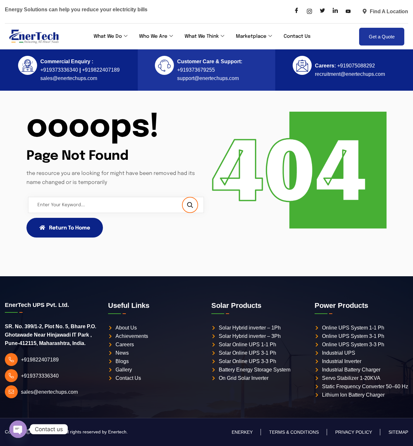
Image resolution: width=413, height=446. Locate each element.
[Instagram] (309, 11)
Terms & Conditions (294, 432)
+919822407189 (100, 70)
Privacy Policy (353, 432)
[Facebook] (296, 11)
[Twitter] (322, 11)
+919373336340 (59, 70)
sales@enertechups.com (68, 78)
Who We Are (153, 36)
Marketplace (251, 36)
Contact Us (297, 36)
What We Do (108, 36)
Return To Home (69, 228)
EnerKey (242, 432)
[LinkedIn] (335, 11)
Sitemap (398, 432)
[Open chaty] (18, 429)
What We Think (202, 36)
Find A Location (389, 11)
